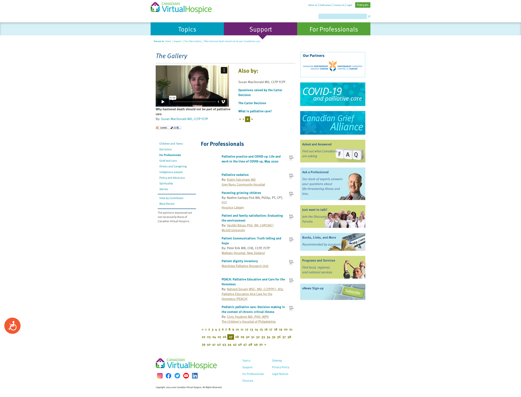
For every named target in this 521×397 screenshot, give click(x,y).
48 (250, 344)
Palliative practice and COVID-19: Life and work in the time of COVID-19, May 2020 (251, 159)
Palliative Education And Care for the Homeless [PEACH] (247, 296)
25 (219, 336)
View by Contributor (171, 198)
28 (237, 336)
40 (209, 344)
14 (256, 329)
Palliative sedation (235, 174)
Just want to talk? (314, 209)
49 (256, 344)
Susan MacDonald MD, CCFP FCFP (184, 118)
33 (263, 336)
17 (270, 329)
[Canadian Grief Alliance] (332, 123)
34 (268, 336)
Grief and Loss (168, 160)
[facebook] (168, 376)
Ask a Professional (315, 172)
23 (209, 336)
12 (246, 329)
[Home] (184, 7)
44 (229, 344)
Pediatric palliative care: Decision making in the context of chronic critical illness (253, 309)
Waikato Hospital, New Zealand (243, 252)
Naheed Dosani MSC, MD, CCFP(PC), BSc (255, 289)
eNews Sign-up (313, 288)
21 (290, 329)
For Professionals (170, 155)
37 (284, 336)
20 (286, 329)
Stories (163, 189)
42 (219, 344)
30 (248, 336)
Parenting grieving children (241, 192)
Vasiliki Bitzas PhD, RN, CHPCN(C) (250, 225)
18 (275, 329)
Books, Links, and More (319, 237)
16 (266, 329)
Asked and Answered (317, 144)
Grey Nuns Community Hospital (243, 184)
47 (245, 344)
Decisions (165, 149)
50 (261, 344)
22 (203, 336)
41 (214, 344)
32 (258, 336)
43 (224, 344)
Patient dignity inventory (240, 261)
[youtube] (186, 376)
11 (242, 329)
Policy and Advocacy (172, 177)
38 (289, 336)
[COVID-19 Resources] (332, 94)
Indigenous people (171, 172)
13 (251, 329)
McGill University (233, 230)
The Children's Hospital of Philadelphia (249, 321)
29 (242, 336)
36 (279, 336)
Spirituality (166, 183)
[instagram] (160, 376)
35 (273, 336)
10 (237, 329)
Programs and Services (318, 260)
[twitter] (177, 376)
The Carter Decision (252, 103)
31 (252, 336)
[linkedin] (195, 376)
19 (280, 329)
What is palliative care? (255, 111)
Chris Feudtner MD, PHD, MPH (248, 316)
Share (168, 127)
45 (234, 344)
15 (261, 329)
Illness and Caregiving (173, 166)
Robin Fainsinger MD (241, 179)
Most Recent (166, 203)
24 (214, 336)
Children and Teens (171, 143)
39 (203, 344)
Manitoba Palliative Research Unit (245, 265)
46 (240, 344)
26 (224, 336)
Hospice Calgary (233, 207)
